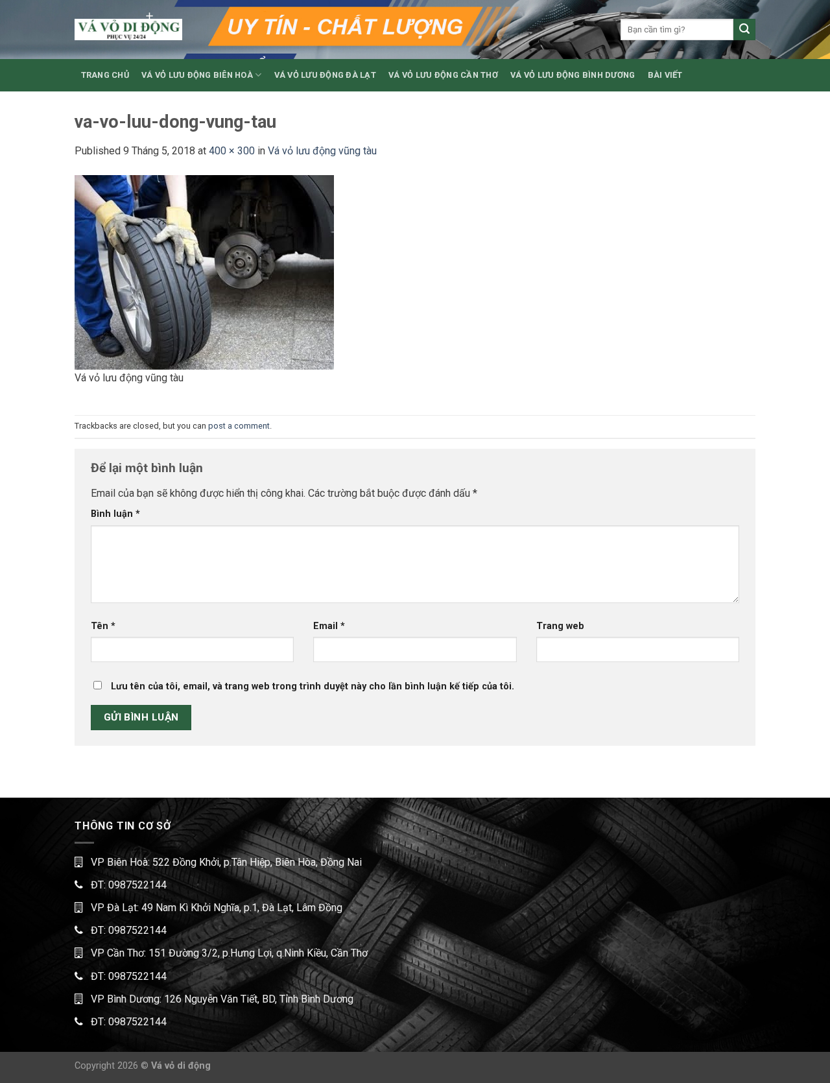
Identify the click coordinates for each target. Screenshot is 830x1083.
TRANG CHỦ (105, 75)
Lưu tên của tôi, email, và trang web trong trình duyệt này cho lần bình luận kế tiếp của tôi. (312, 686)
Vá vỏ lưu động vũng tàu (322, 151)
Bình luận (115, 513)
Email (329, 626)
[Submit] (744, 30)
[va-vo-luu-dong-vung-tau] (204, 271)
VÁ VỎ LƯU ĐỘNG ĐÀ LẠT (325, 75)
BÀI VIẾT (665, 75)
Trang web (560, 626)
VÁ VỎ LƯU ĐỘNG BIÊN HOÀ (197, 75)
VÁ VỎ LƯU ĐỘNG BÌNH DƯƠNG (572, 75)
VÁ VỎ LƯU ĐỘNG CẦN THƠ (443, 75)
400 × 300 (232, 151)
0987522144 (137, 885)
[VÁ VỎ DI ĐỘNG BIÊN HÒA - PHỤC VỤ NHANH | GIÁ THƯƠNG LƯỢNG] (128, 29)
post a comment (239, 426)
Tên (103, 626)
